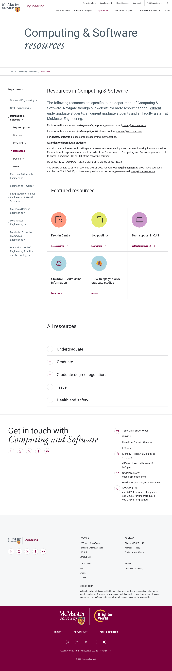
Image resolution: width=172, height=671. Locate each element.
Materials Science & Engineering (21, 211)
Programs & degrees (83, 10)
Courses (17, 135)
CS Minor (161, 148)
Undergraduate (70, 349)
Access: (94, 293)
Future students (63, 10)
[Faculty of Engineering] (23, 7)
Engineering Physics (21, 185)
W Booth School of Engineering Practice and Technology (21, 251)
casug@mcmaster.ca (134, 125)
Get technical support (142, 246)
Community (137, 3)
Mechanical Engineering (16, 222)
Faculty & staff (106, 3)
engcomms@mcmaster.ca (98, 597)
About (167, 10)
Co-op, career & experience (124, 10)
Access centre (57, 246)
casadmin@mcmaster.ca (102, 136)
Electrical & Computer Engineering (22, 176)
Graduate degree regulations (82, 374)
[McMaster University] (86, 616)
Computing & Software (27, 72)
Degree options (21, 127)
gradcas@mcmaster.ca (129, 131)
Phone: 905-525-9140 (134, 543)
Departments (102, 10)
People (17, 158)
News (16, 166)
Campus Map (86, 557)
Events (82, 573)
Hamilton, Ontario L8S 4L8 (88, 651)
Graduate (65, 361)
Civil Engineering (19, 108)
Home (10, 72)
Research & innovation (150, 10)
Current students (89, 3)
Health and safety (72, 400)
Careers (83, 577)
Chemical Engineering (22, 100)
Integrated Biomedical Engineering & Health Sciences (22, 197)
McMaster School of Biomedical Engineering (21, 236)
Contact (61, 632)
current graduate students (110, 113)
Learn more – (57, 293)
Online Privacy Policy (134, 568)
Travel (62, 387)
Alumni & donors (122, 3)
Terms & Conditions (109, 632)
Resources (19, 150)
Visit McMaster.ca (156, 3)
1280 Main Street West (135, 430)
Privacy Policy (81, 632)
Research (18, 143)
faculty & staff (153, 113)
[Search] (168, 3)
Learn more (96, 246)
